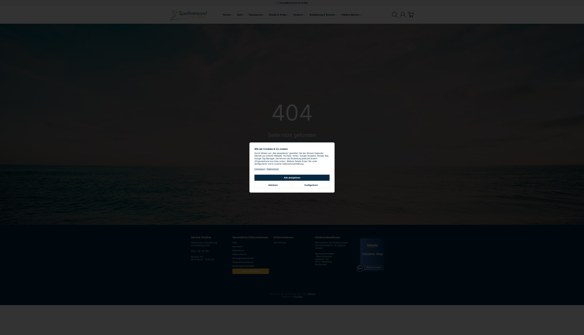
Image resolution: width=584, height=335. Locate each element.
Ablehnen (273, 185)
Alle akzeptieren (292, 177)
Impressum (259, 168)
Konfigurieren (311, 185)
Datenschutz (273, 168)
